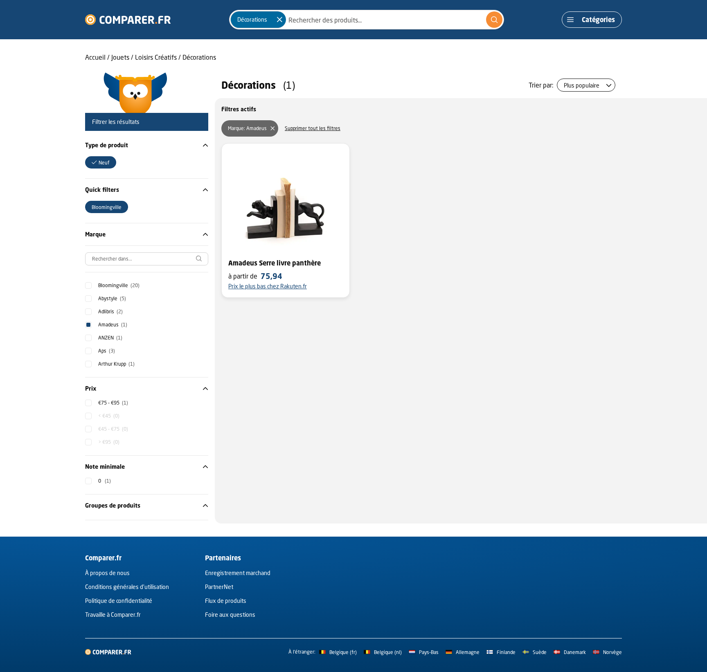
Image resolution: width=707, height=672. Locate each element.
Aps (106, 351)
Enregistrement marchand (237, 572)
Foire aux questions (230, 614)
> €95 (108, 442)
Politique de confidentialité (118, 600)
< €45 (108, 416)
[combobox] (366, 19)
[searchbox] (146, 258)
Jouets (120, 57)
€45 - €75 (113, 429)
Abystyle (112, 298)
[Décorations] (279, 19)
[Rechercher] (494, 19)
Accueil (95, 57)
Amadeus (112, 324)
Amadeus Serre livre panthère (274, 263)
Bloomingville (119, 285)
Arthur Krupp (116, 364)
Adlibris (110, 311)
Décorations (199, 57)
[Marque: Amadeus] (272, 128)
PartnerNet (219, 586)
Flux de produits (225, 600)
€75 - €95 (113, 403)
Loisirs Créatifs (156, 57)
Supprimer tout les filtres (312, 128)
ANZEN (110, 338)
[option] (100, 162)
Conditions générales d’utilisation (127, 586)
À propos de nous (107, 572)
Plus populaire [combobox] (581, 85)
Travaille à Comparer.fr (113, 614)
